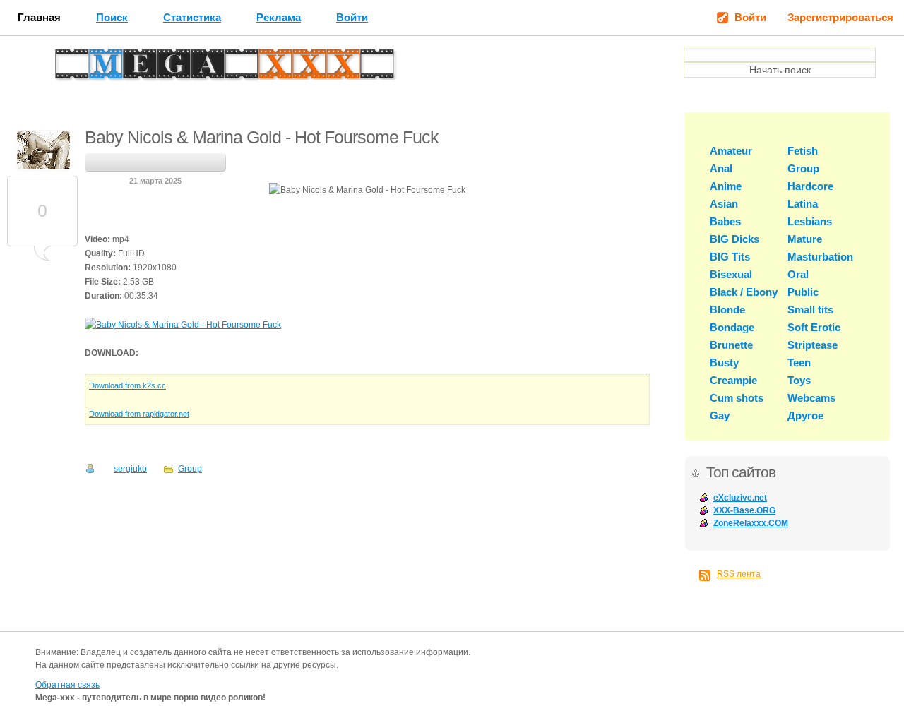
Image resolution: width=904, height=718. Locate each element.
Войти (352, 17)
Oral (798, 274)
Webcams (811, 398)
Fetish (802, 151)
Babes (725, 221)
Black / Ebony (744, 292)
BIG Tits (730, 257)
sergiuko (130, 469)
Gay (720, 415)
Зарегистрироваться (840, 17)
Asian (724, 204)
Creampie (733, 380)
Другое (805, 415)
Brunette (731, 345)
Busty (724, 363)
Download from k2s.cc (127, 385)
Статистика (192, 17)
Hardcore (810, 186)
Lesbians (809, 221)
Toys (799, 380)
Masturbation (820, 257)
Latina (802, 204)
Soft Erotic (813, 327)
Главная (39, 17)
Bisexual (731, 274)
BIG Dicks (734, 239)
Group (190, 469)
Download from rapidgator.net (139, 413)
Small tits (810, 310)
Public (803, 292)
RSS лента (739, 574)
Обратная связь (67, 685)
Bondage (732, 327)
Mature (804, 239)
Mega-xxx (103, 67)
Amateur (731, 151)
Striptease (812, 345)
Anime (726, 186)
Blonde (727, 310)
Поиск (112, 17)
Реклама (278, 17)
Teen (799, 363)
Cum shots (736, 398)
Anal (721, 168)
